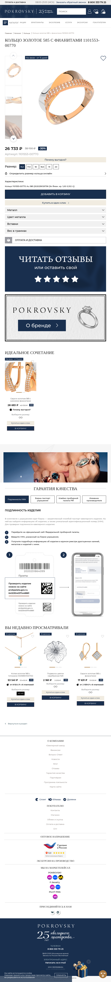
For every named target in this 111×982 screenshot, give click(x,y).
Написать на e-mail (55, 962)
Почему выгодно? (55, 159)
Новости (55, 759)
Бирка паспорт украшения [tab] (42, 499)
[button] (13, 138)
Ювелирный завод (55, 745)
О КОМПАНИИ (55, 741)
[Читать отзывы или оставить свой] (55, 269)
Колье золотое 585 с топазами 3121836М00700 (20, 674)
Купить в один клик (54, 202)
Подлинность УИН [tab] (17, 499)
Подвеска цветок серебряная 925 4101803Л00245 (55, 674)
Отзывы (55, 768)
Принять (61, 975)
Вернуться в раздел (17, 724)
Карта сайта (55, 787)
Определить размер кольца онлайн (30, 173)
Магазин (55, 815)
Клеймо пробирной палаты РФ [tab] (68, 499)
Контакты (55, 810)
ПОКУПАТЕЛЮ (55, 806)
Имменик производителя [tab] (94, 499)
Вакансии (55, 750)
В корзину (20, 428)
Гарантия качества (55, 773)
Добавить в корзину (55, 194)
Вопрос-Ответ (55, 755)
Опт (55, 829)
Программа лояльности (55, 782)
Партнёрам (55, 778)
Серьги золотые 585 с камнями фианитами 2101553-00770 (20, 400)
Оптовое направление (55, 837)
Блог (55, 764)
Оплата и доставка (15, 2)
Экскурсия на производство (55, 861)
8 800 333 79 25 (97, 2)
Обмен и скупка (55, 820)
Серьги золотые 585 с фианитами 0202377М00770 (90, 674)
